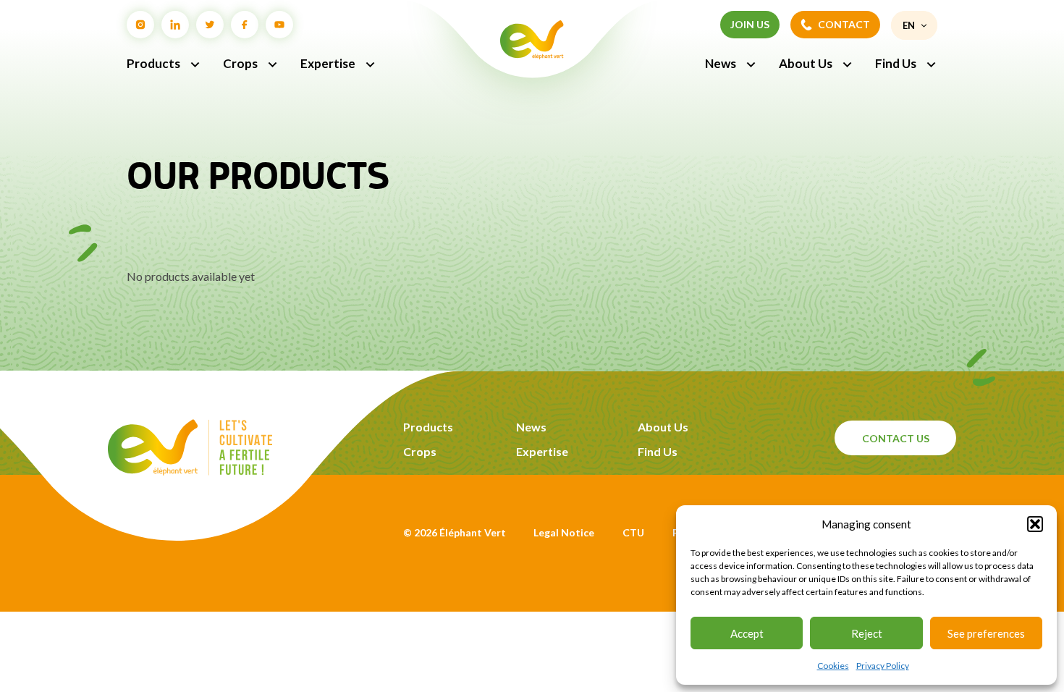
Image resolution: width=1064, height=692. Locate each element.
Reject (866, 633)
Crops (240, 63)
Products (153, 63)
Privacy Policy (882, 665)
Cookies (833, 665)
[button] (1035, 524)
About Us (805, 63)
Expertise (327, 63)
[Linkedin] (175, 24)
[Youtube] (279, 24)
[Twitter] (210, 24)
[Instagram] (140, 24)
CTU (633, 532)
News (720, 63)
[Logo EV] (190, 471)
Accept (747, 633)
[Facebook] (244, 24)
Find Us (895, 63)
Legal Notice (563, 532)
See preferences (986, 633)
